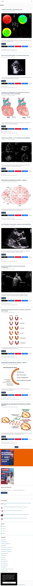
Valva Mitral (4, 259)
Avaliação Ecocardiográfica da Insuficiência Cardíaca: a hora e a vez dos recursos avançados (15, 93)
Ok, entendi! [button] (9, 582)
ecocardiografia (12, 50)
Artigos (3, 218)
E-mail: (14, 490)
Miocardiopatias (5, 86)
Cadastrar (4, 492)
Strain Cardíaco (9, 49)
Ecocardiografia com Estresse (6, 547)
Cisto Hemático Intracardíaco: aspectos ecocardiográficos (16, 224)
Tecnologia (14, 49)
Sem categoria (3, 563)
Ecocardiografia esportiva (5, 549)
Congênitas (9, 356)
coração (8, 50)
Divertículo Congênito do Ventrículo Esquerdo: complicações (13, 266)
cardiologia (4, 50)
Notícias (2, 557)
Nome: (2, 490)
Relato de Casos (9, 303)
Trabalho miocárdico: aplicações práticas (11, 9)
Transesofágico (3, 570)
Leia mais (4, 44)
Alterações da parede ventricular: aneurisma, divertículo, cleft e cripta (16, 310)
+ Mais (16, 447)
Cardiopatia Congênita (5, 543)
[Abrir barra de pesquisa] (31, 1)
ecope (16, 50)
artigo (3, 399)
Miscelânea (4, 49)
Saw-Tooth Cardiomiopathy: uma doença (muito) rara (15, 55)
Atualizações (7, 218)
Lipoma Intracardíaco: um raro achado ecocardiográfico (15, 138)
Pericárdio (2, 559)
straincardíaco (20, 219)
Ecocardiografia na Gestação (6, 551)
